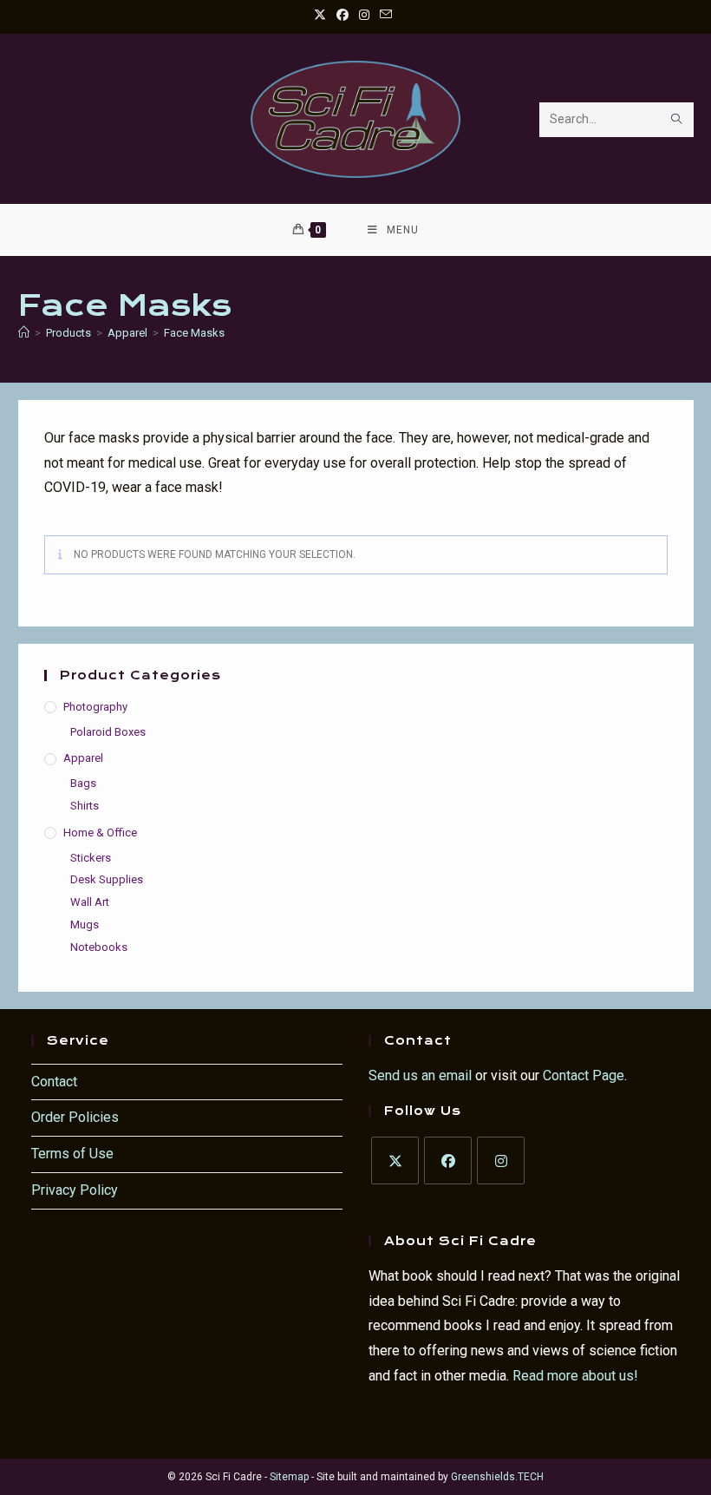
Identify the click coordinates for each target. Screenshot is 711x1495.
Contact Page (583, 1075)
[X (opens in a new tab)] (322, 15)
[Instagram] (501, 1160)
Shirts (84, 805)
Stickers (90, 857)
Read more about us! (575, 1375)
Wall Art (89, 901)
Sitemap (289, 1477)
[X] (395, 1160)
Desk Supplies (106, 879)
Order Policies (75, 1117)
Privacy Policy (74, 1190)
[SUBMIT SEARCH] (677, 119)
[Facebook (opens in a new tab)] (342, 15)
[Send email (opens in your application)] (386, 15)
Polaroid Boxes (108, 731)
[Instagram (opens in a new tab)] (364, 15)
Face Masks (194, 332)
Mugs (84, 924)
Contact (54, 1081)
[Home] (23, 332)
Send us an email (420, 1075)
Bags (83, 783)
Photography (95, 706)
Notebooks (98, 947)
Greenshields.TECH (497, 1477)
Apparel (83, 757)
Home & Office (100, 832)
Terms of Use (72, 1153)
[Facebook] (448, 1160)
